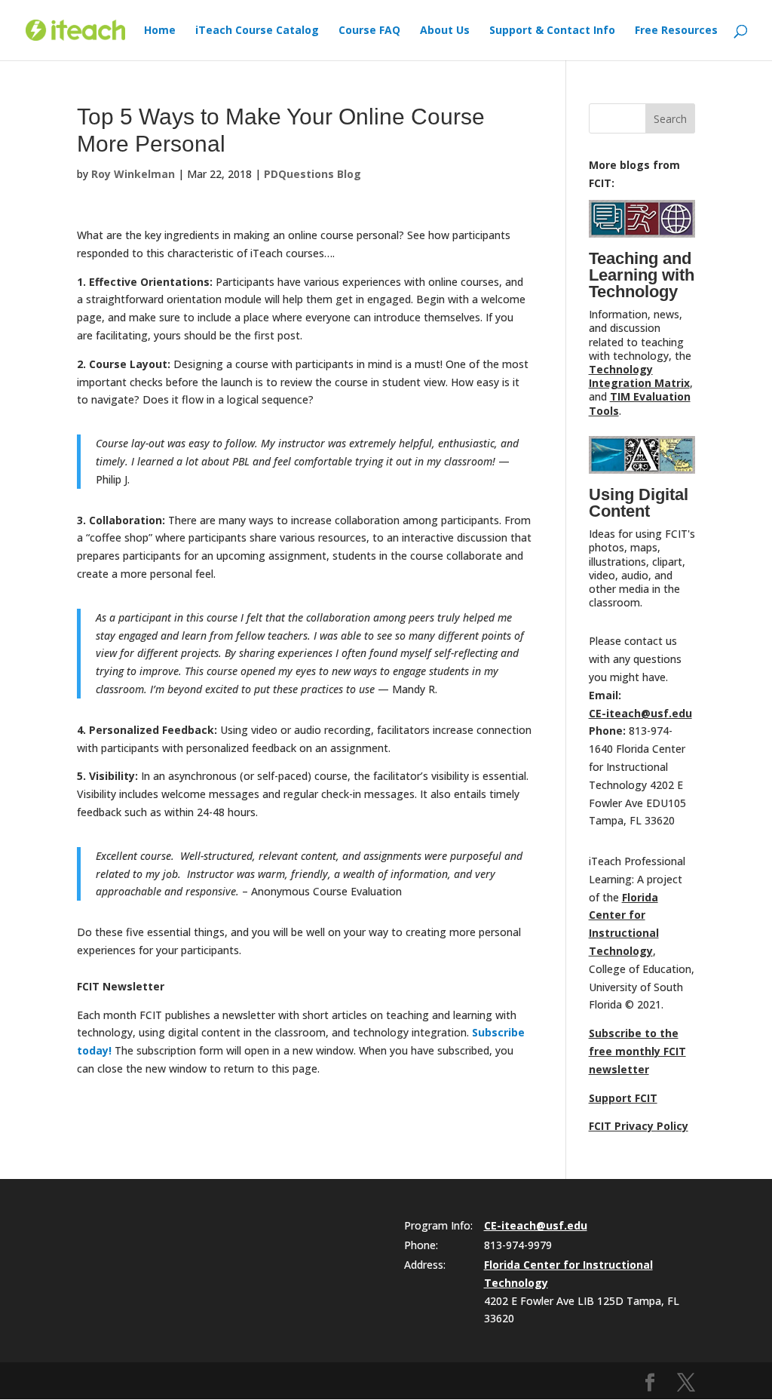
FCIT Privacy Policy (638, 1126)
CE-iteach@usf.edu (640, 713)
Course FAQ (369, 31)
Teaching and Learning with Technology (641, 275)
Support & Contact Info (552, 31)
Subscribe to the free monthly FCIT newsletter (637, 1051)
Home (160, 31)
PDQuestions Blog (312, 174)
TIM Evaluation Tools (640, 403)
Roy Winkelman (133, 174)
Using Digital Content (638, 502)
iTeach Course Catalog (257, 31)
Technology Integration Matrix (639, 376)
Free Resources (676, 31)
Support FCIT (623, 1098)
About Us (445, 31)
